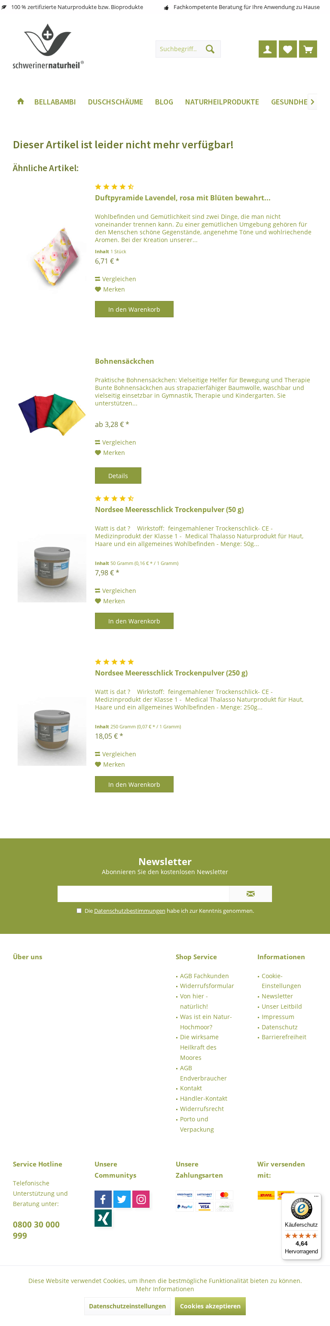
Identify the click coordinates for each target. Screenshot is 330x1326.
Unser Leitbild (282, 1006)
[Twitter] (122, 1199)
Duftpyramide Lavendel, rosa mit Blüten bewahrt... (183, 198)
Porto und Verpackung (197, 1124)
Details (118, 476)
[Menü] (316, 1198)
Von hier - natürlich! (194, 1001)
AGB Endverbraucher (203, 1073)
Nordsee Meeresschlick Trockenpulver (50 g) (169, 509)
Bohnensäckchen (124, 361)
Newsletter (277, 996)
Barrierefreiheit (284, 1037)
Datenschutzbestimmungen (129, 911)
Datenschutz (280, 1027)
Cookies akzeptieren (210, 1306)
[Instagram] (141, 1199)
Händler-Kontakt (203, 1098)
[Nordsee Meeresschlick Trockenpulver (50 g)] (52, 568)
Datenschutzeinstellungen (127, 1306)
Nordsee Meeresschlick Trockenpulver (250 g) (171, 673)
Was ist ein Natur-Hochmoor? (206, 1022)
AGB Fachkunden (204, 976)
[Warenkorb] (308, 49)
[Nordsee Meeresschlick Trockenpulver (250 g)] (52, 731)
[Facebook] (103, 1199)
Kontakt (191, 1088)
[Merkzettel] (288, 49)
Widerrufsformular (207, 986)
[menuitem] (308, 49)
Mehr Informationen (165, 1289)
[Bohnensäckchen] (52, 412)
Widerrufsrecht (202, 1109)
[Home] (20, 102)
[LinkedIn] (103, 1218)
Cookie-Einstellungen (281, 981)
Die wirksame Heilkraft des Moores (199, 1047)
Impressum (278, 1017)
